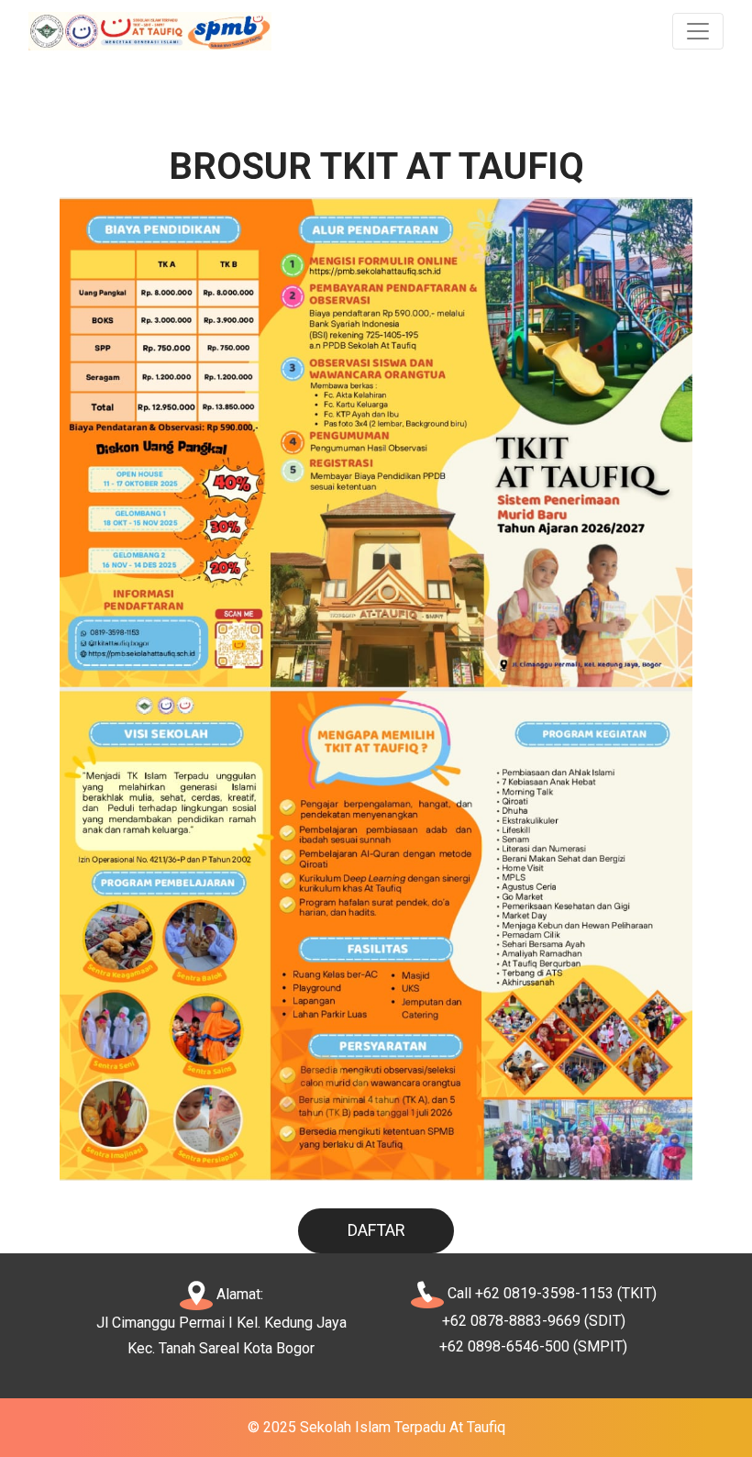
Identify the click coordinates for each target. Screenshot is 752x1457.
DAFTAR (376, 1230)
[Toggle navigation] (698, 31)
